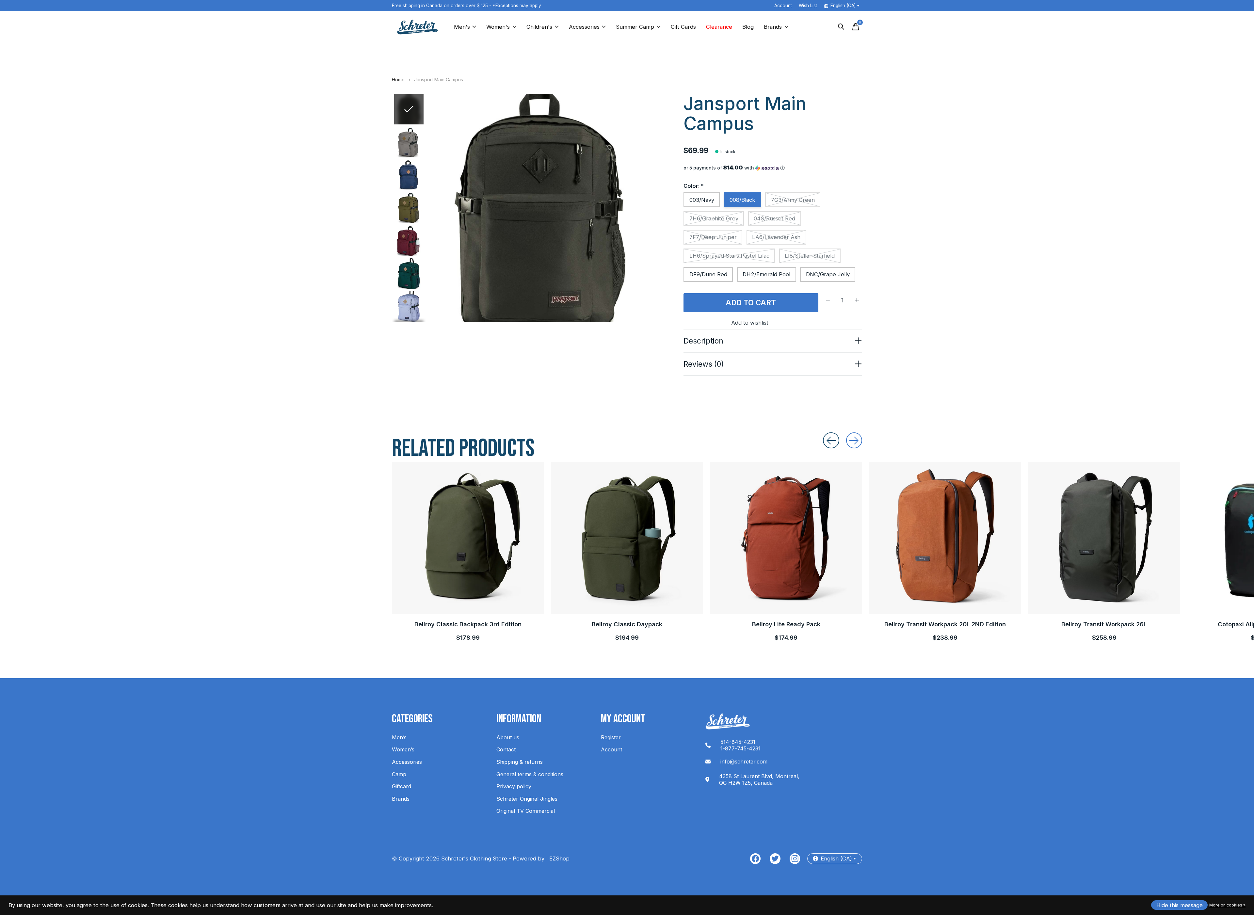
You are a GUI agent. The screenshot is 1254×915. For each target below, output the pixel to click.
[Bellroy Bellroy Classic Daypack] (627, 538)
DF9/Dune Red (708, 274)
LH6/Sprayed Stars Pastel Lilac (729, 255)
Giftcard (401, 786)
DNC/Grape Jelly (828, 274)
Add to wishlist (749, 322)
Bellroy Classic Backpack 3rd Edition (468, 624)
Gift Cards (683, 27)
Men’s (399, 737)
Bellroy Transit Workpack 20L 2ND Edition (945, 624)
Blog (748, 27)
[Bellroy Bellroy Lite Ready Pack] (786, 538)
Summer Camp (635, 27)
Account (611, 749)
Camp (399, 774)
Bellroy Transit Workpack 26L (1104, 624)
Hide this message (1179, 905)
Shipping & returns (519, 762)
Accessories (584, 27)
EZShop (558, 858)
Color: (693, 186)
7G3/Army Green (793, 200)
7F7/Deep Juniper (713, 237)
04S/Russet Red (774, 218)
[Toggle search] (841, 26)
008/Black (742, 200)
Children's (539, 27)
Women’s (403, 749)
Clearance (719, 27)
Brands (773, 27)
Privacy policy (513, 786)
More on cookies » (1227, 905)
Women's (498, 27)
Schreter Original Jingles (526, 798)
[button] (772, 168)
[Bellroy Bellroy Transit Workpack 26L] (1104, 538)
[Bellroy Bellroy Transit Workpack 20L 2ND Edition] (945, 538)
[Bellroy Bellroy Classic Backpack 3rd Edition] (468, 538)
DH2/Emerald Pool (766, 274)
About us (507, 737)
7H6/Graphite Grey (713, 218)
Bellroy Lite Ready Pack (786, 624)
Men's (462, 27)
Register (611, 737)
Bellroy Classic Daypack (627, 624)
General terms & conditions (529, 774)
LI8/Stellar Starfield (810, 255)
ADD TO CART (751, 302)
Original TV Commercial (525, 811)
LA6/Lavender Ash (776, 237)
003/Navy (701, 200)
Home (398, 79)
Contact (506, 749)
